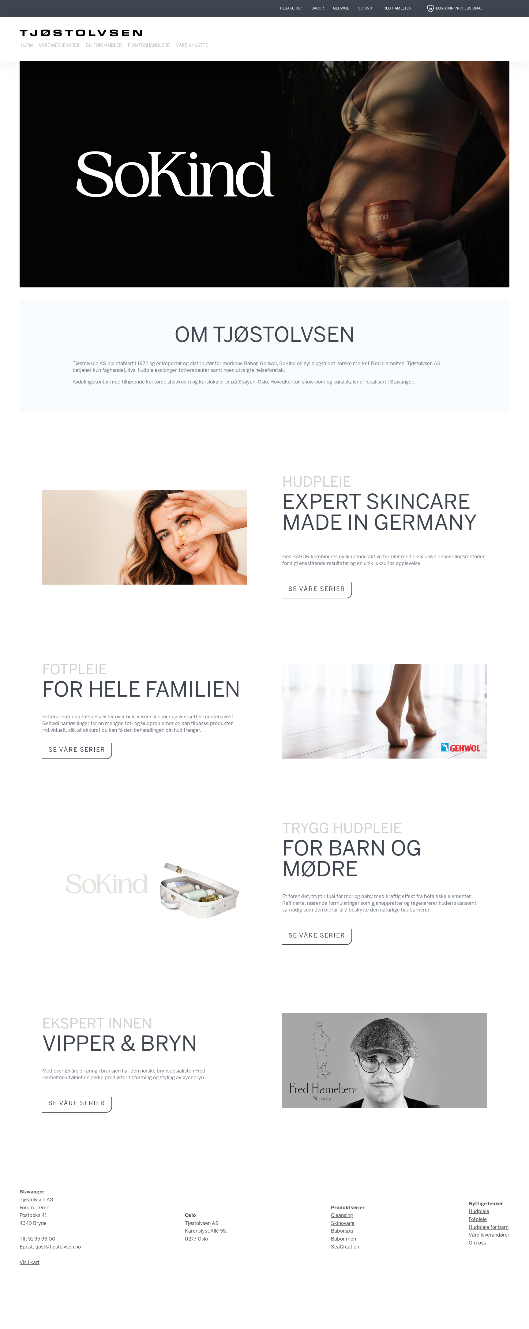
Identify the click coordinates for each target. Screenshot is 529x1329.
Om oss (477, 1243)
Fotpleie (478, 1219)
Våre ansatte (192, 46)
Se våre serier (316, 589)
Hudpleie (479, 1211)
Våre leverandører (489, 1235)
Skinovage (343, 1223)
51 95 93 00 (41, 1239)
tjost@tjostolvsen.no (58, 1247)
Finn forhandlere (149, 46)
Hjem (27, 46)
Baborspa (342, 1231)
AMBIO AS (316, 1320)
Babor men (343, 1239)
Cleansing (342, 1215)
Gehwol (341, 8)
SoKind (365, 8)
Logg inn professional (459, 8)
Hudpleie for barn (488, 1227)
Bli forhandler (104, 46)
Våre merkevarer (59, 46)
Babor (317, 8)
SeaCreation (345, 1247)
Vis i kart (29, 1262)
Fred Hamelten (396, 8)
